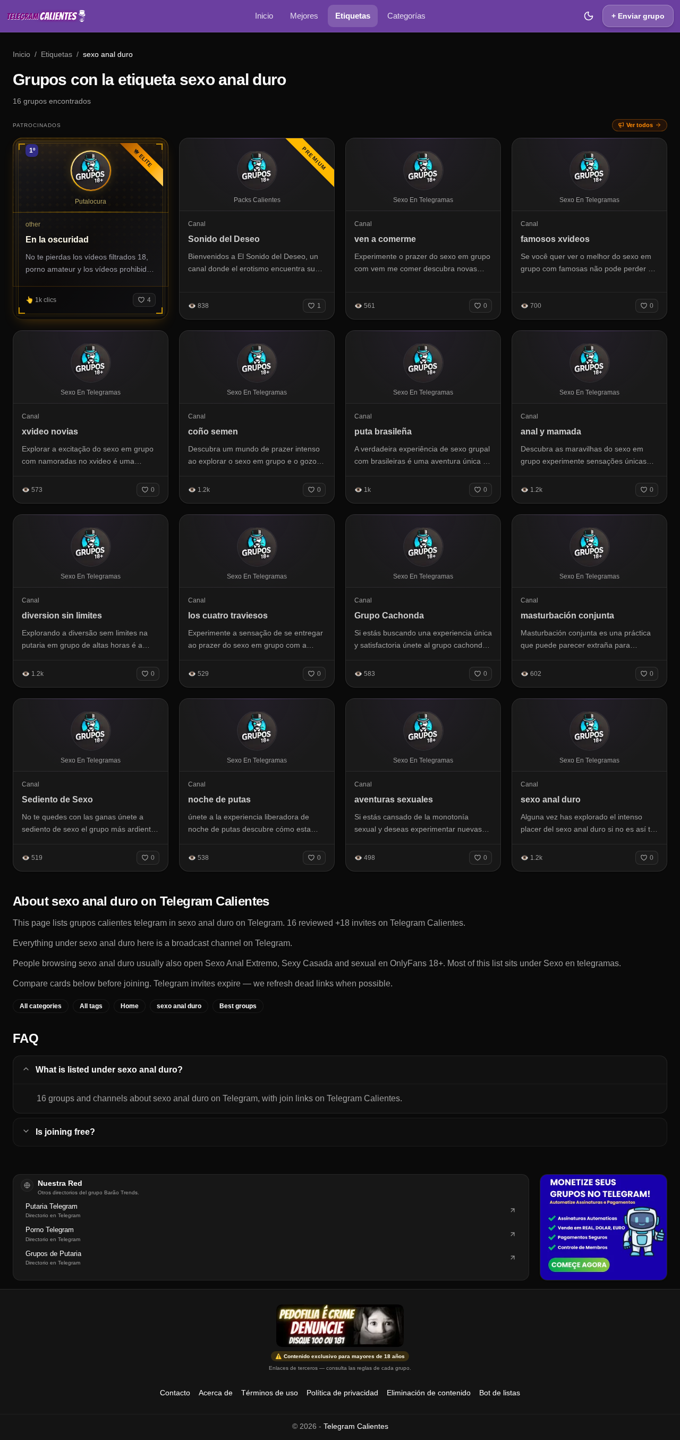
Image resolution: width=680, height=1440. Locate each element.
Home (130, 1006)
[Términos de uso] (340, 1325)
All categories (41, 1006)
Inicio (264, 15)
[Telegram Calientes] (46, 16)
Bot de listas (499, 1392)
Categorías (406, 15)
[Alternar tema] (588, 16)
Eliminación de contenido (429, 1392)
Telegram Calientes (356, 1426)
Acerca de (216, 1392)
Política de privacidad (342, 1392)
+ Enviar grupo (638, 16)
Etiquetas (352, 15)
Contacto (175, 1392)
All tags (91, 1006)
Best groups (238, 1006)
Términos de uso (269, 1392)
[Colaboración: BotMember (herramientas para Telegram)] (603, 1227)
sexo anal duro (179, 1006)
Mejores (304, 15)
